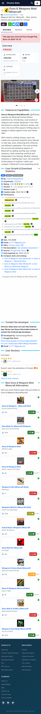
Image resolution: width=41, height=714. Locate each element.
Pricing (24, 650)
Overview (7, 30)
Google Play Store (18, 250)
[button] (3, 3)
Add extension (27, 666)
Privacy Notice (6, 698)
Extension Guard (7, 656)
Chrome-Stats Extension (9, 653)
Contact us (5, 691)
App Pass (4, 650)
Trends (29, 30)
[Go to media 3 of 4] (22, 105)
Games (9, 175)
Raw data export (7, 670)
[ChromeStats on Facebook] (8, 703)
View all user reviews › (10, 378)
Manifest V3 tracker (29, 660)
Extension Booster (7, 660)
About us (4, 681)
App (21, 15)
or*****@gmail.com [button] (17, 242)
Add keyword (26, 670)
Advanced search (28, 653)
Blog (2, 688)
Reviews (18, 30)
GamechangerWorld (11, 15)
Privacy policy (15, 245)
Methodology (5, 684)
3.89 (20, 184)
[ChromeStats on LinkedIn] (3, 703)
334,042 (17, 181)
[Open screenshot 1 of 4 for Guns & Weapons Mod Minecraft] (20, 91)
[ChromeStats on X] (13, 703)
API (2, 663)
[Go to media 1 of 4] (16, 105)
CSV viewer (26, 663)
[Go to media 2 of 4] (19, 105)
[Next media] (37, 91)
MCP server (5, 666)
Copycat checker (28, 656)
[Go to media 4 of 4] (24, 105)
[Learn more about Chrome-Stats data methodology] (28, 250)
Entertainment (17, 175)
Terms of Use (6, 694)
